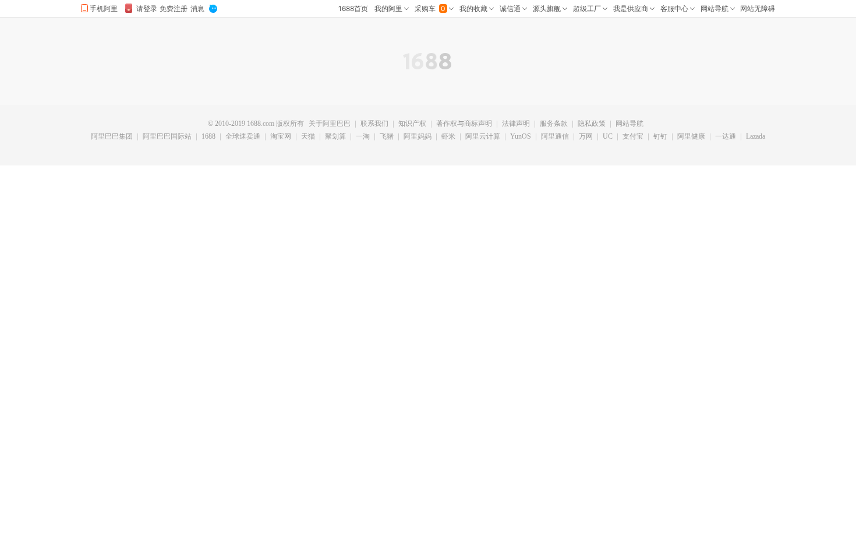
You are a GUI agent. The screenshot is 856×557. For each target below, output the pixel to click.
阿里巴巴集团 (112, 136)
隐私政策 (592, 124)
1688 (208, 136)
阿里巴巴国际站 (167, 136)
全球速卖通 (242, 136)
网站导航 (629, 124)
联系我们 (374, 124)
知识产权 (412, 124)
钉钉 (660, 136)
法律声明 (516, 124)
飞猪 (387, 136)
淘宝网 (280, 136)
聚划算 (335, 136)
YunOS (520, 136)
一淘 (363, 136)
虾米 (448, 136)
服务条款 (554, 124)
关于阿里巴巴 (330, 124)
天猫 (308, 136)
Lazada (755, 136)
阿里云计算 (482, 136)
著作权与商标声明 (464, 124)
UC (608, 136)
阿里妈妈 (417, 136)
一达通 (725, 136)
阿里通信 (555, 136)
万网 (586, 136)
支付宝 (632, 136)
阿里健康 (691, 136)
